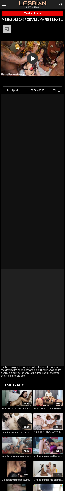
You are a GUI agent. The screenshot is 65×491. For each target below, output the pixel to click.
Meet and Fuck (32, 13)
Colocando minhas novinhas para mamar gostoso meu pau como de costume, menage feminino (17, 479)
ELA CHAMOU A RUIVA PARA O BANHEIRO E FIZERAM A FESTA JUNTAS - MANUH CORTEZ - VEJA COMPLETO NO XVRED (17, 408)
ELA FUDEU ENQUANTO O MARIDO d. (48, 432)
